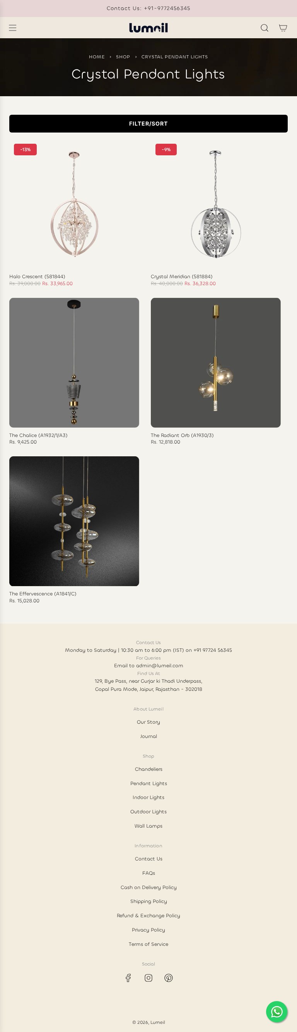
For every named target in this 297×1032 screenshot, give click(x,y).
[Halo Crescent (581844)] (74, 204)
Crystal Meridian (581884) (182, 277)
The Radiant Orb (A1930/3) (182, 435)
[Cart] (283, 28)
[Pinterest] (168, 978)
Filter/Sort (148, 123)
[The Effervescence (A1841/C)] (74, 521)
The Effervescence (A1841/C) (43, 594)
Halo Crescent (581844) (37, 277)
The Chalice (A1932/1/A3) (38, 435)
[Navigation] (12, 28)
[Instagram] (148, 978)
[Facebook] (128, 978)
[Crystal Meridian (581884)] (216, 204)
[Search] (264, 28)
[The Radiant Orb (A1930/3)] (216, 362)
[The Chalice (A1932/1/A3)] (74, 362)
